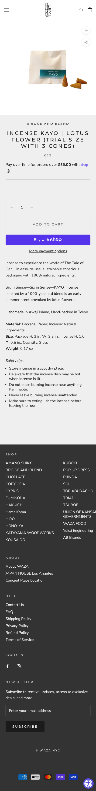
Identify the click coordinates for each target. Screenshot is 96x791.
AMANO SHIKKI (19, 463)
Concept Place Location (25, 580)
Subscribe (25, 726)
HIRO (10, 519)
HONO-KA (15, 526)
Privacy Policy (17, 625)
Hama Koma (16, 512)
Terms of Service (20, 639)
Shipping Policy (18, 618)
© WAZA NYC (48, 750)
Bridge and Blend (48, 123)
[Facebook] (7, 666)
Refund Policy (17, 632)
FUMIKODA (15, 498)
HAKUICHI (15, 505)
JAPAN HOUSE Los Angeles (29, 573)
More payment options (48, 251)
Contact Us (15, 605)
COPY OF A (15, 484)
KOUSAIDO (15, 540)
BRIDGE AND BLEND (24, 470)
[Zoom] (86, 30)
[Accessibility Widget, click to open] (88, 783)
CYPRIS (12, 491)
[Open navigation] (6, 10)
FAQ (9, 611)
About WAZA (17, 566)
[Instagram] (19, 666)
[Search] (81, 10)
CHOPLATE (15, 477)
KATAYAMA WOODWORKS (30, 533)
